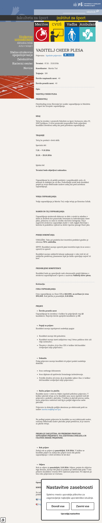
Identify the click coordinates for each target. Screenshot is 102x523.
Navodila (71, 55)
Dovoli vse (57, 506)
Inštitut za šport (71, 17)
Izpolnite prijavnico (54, 55)
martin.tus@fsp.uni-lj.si (51, 409)
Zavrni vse (82, 506)
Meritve (41, 24)
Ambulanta (88, 24)
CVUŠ (56, 24)
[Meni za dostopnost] (3, 520)
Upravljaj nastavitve (70, 514)
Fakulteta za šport (86, 5)
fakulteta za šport (33, 17)
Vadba (72, 24)
